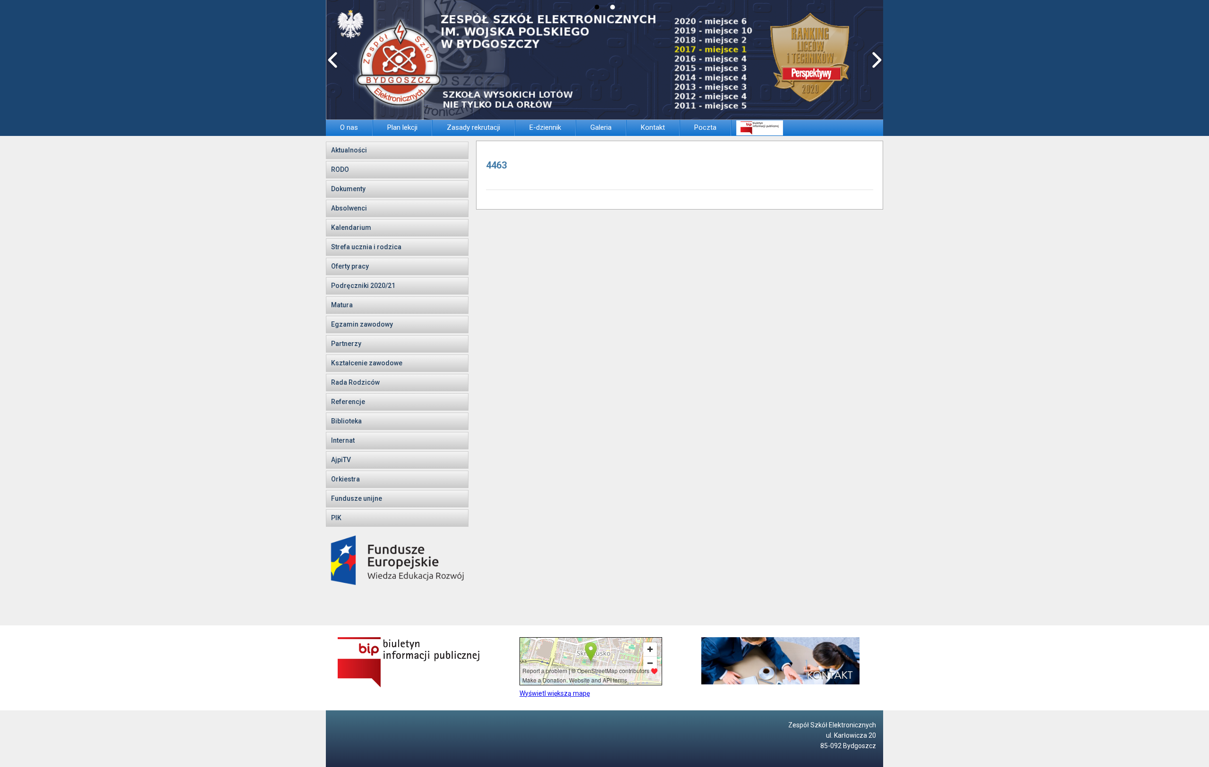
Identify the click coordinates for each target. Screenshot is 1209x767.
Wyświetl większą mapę (554, 693)
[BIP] (759, 127)
